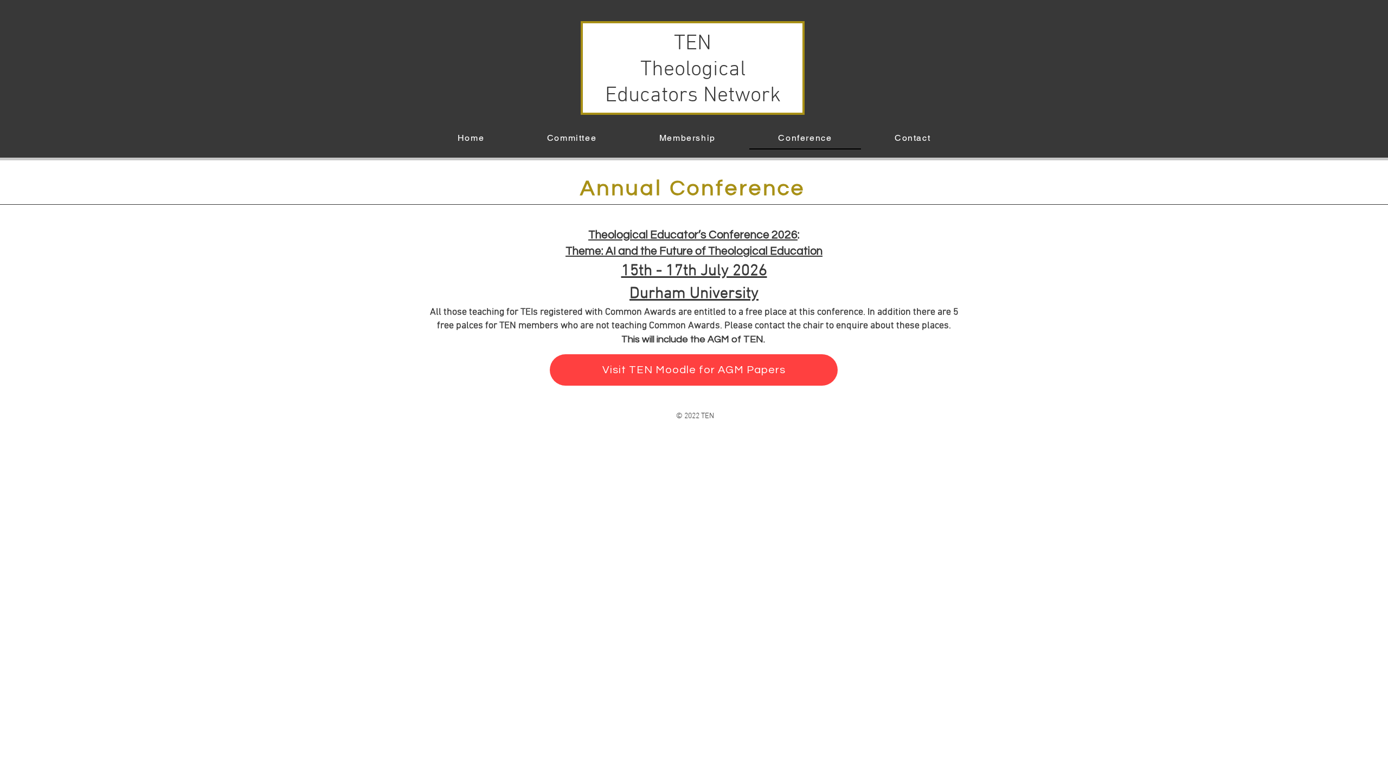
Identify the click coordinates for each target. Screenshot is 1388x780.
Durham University (694, 294)
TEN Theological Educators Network (693, 70)
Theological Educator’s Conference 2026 (693, 234)
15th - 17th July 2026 (694, 271)
